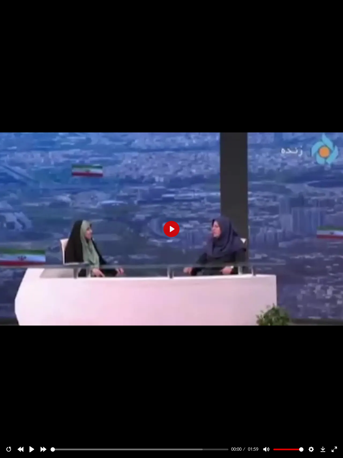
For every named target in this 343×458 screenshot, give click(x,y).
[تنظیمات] (311, 449)
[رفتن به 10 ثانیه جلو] (43, 449)
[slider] (140, 449)
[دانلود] (323, 449)
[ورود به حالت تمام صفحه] (334, 449)
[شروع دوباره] (8, 449)
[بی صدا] (266, 449)
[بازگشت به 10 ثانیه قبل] (20, 449)
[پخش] (31, 449)
